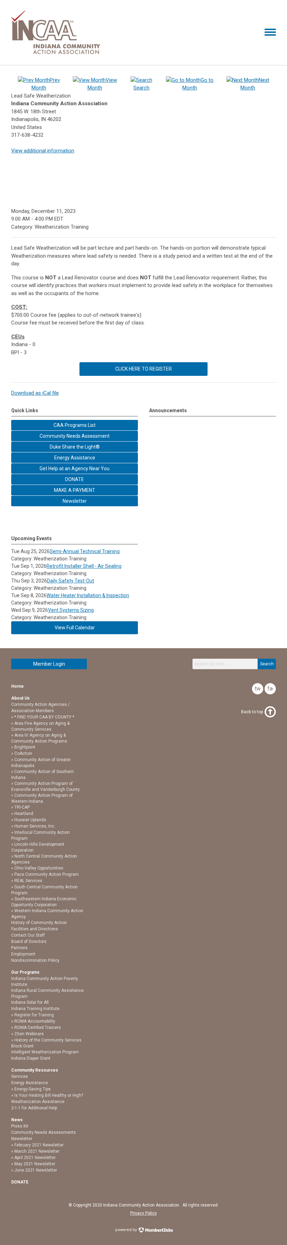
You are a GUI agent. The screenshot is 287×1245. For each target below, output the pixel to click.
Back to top (252, 711)
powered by (126, 1230)
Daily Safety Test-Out (70, 581)
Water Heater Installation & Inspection (88, 595)
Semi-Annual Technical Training (85, 551)
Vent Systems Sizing (71, 610)
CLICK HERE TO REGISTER (143, 369)
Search (267, 663)
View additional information (42, 151)
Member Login (49, 664)
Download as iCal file (35, 393)
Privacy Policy (143, 1213)
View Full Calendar (75, 627)
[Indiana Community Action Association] (55, 52)
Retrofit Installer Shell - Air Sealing (84, 566)
